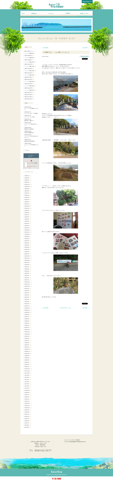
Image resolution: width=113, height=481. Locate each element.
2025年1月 (28, 204)
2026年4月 (28, 175)
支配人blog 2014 (29, 98)
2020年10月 (28, 312)
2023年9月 (28, 236)
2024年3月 (28, 223)
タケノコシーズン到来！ (29, 116)
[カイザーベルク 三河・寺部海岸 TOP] (23, 13)
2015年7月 (28, 414)
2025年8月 (28, 191)
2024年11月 (28, 208)
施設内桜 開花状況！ (29, 128)
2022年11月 (28, 258)
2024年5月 (28, 219)
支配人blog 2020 (29, 79)
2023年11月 (28, 232)
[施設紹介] (34, 13)
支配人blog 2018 (29, 88)
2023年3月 (28, 249)
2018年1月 (28, 366)
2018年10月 (28, 353)
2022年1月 (28, 279)
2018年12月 (28, 349)
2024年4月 (28, 221)
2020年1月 (28, 327)
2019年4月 (28, 344)
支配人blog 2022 (29, 72)
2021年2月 (28, 303)
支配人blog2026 (29, 55)
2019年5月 (28, 342)
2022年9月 (28, 262)
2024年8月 (28, 212)
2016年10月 (28, 390)
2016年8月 (28, 392)
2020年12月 (28, 308)
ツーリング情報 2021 (30, 75)
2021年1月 (28, 305)
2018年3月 (28, 362)
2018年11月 (28, 351)
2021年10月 (28, 286)
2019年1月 (28, 347)
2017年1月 (28, 388)
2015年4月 (28, 418)
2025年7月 (28, 193)
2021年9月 (28, 288)
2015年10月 (28, 407)
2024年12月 (28, 206)
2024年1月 (28, 227)
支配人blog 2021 (29, 77)
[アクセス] (51, 13)
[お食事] (67, 13)
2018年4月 (28, 360)
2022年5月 (28, 271)
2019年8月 (28, 338)
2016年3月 (28, 399)
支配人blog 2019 (29, 83)
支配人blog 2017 (29, 92)
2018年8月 (28, 355)
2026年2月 (28, 180)
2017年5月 (28, 383)
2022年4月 (28, 273)
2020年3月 (28, 323)
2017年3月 (28, 386)
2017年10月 (28, 373)
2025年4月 (28, 197)
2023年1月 (28, 253)
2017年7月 (28, 379)
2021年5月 (28, 297)
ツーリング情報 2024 (30, 62)
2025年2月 (28, 201)
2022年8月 (28, 264)
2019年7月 (28, 340)
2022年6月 (28, 269)
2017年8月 (28, 377)
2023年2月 (28, 251)
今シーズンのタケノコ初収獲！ (31, 112)
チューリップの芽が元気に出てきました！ (31, 136)
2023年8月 (28, 238)
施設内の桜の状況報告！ (29, 140)
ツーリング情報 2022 (30, 70)
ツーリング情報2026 (30, 53)
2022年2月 (28, 277)
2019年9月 (28, 336)
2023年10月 (28, 234)
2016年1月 (28, 401)
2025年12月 (28, 184)
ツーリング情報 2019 (30, 81)
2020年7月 (28, 316)
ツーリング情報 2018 (30, 85)
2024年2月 (28, 225)
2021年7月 (28, 292)
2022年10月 (28, 260)
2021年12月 (28, 282)
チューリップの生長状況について (31, 145)
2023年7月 (28, 240)
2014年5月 (28, 427)
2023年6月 (28, 243)
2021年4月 (28, 299)
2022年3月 (28, 275)
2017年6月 (28, 381)
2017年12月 (28, 368)
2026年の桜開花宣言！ (29, 132)
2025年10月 (28, 186)
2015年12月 (28, 403)
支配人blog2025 (29, 59)
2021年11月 (28, 284)
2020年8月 (28, 314)
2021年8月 (28, 290)
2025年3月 (28, 199)
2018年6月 (28, 357)
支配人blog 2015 (29, 96)
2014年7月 (28, 423)
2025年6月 (28, 195)
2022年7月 (28, 266)
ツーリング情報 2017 (30, 90)
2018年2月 (28, 364)
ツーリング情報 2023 (30, 66)
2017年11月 (28, 371)
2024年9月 (28, 210)
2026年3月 (28, 178)
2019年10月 (28, 334)
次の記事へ (85, 47)
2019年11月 (28, 331)
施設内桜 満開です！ (29, 120)
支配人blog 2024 (29, 64)
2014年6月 (28, 425)
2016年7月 (28, 394)
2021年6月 (28, 295)
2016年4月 (28, 397)
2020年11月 (28, 310)
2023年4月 (28, 247)
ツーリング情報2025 (30, 57)
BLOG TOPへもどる (65, 307)
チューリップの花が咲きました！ (30, 124)
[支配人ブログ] (84, 13)
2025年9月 (28, 188)
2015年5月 (28, 416)
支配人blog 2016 (29, 94)
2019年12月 (28, 329)
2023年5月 (28, 245)
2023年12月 (28, 230)
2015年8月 (28, 412)
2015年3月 (28, 420)
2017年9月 (28, 375)
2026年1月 (28, 182)
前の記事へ (46, 47)
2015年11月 (28, 405)
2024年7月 (28, 214)
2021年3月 (28, 301)
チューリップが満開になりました (31, 108)
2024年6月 (28, 217)
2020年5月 (28, 321)
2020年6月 (28, 318)
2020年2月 (28, 325)
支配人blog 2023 (84, 56)
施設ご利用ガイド (30, 51)
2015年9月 (28, 409)
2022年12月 (28, 256)
